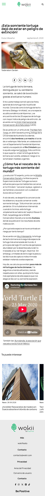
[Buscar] (43, 4)
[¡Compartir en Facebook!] (14, 80)
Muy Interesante (24, 236)
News (4, 402)
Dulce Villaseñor (8, 38)
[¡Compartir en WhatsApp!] (31, 80)
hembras (23, 150)
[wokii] (24, 4)
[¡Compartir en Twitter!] (20, 80)
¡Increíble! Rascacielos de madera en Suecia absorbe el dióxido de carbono (19, 408)
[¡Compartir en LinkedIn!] (25, 80)
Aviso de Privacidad (22, 468)
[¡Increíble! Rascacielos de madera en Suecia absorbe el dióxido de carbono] (20, 382)
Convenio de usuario (23, 473)
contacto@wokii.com (22, 455)
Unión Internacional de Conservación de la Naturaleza (19, 123)
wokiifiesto (22, 443)
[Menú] (3, 4)
